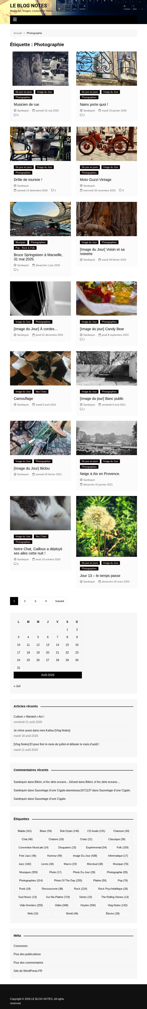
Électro (113, 913)
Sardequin (23, 110)
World (72, 913)
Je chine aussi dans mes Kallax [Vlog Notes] (42, 730)
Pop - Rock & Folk (25, 248)
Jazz (25, 863)
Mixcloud (95, 863)
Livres (47, 863)
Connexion (21, 945)
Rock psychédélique (113, 888)
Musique (120, 863)
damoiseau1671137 (78, 790)
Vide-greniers (31, 905)
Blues (46, 830)
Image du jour (85, 855)
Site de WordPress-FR (28, 970)
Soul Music (27, 896)
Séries (85, 896)
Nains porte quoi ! (94, 104)
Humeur (54, 855)
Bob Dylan (69, 830)
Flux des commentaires (28, 962)
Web (32, 913)
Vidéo (61, 905)
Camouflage (23, 399)
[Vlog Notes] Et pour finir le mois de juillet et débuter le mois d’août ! (56, 744)
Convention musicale (33, 847)
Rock (80, 888)
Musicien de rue (26, 104)
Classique (116, 839)
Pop (123, 880)
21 (57, 652)
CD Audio (96, 830)
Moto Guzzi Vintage (95, 180)
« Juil (17, 686)
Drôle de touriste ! (28, 180)
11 (28, 644)
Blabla (25, 830)
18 (28, 652)
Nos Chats (41, 391)
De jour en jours (24, 92)
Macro (70, 863)
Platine (99, 880)
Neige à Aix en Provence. (100, 474)
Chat (27, 839)
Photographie (117, 872)
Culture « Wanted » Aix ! (29, 716)
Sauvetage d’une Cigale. (50, 790)
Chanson (121, 830)
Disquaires (67, 847)
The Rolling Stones (115, 896)
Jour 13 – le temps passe (100, 576)
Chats (86, 839)
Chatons (56, 839)
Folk (123, 847)
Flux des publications (27, 954)
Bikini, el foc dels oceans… (52, 781)
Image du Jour (44, 92)
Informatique (118, 855)
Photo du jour (84, 872)
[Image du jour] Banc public (102, 399)
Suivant (59, 601)
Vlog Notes (117, 905)
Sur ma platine (58, 896)
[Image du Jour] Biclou (32, 468)
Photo (55, 872)
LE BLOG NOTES (28, 6)
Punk (25, 888)
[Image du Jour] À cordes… (36, 329)
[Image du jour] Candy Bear (102, 329)
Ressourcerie (52, 888)
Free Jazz (27, 855)
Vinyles (88, 905)
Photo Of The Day (68, 880)
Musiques (21, 242)
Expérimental (96, 847)
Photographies (23, 97)
